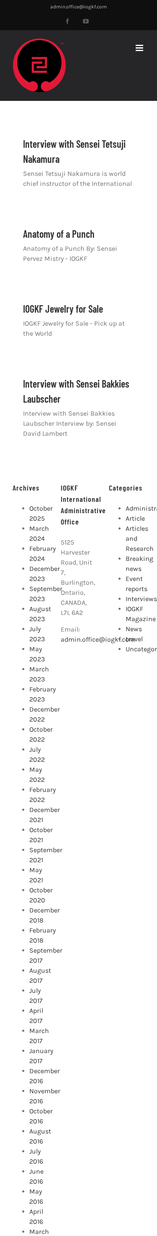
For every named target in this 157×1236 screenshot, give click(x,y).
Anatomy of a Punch (59, 234)
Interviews (141, 599)
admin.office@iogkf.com (78, 7)
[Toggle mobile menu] (140, 48)
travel (134, 639)
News (134, 629)
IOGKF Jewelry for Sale (63, 309)
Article (135, 518)
